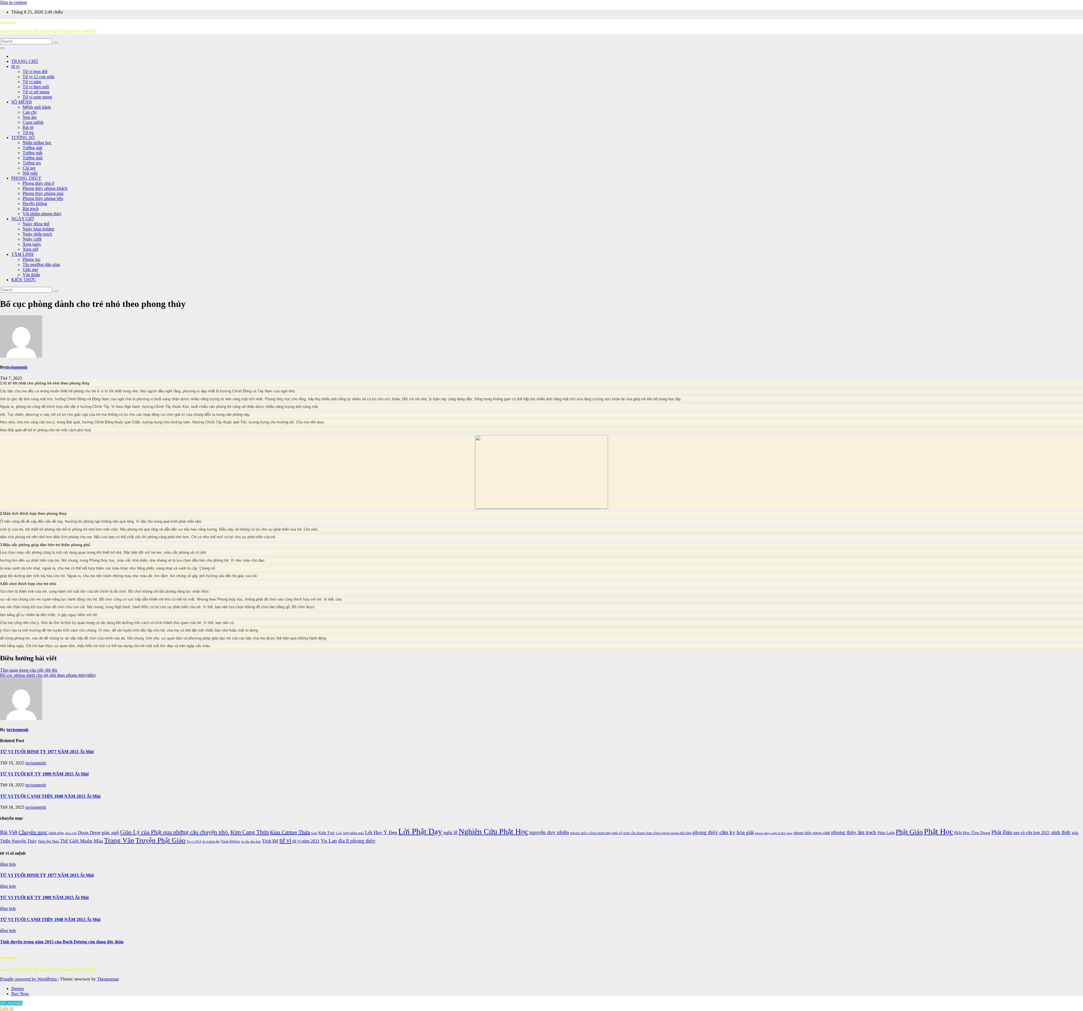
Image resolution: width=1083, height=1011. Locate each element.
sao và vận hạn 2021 (1031, 832)
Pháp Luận (886, 832)
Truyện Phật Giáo (160, 840)
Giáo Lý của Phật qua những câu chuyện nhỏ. (174, 832)
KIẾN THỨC (23, 279)
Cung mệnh (33, 122)
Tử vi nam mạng (37, 96)
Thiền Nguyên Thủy (18, 841)
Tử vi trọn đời (35, 71)
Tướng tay (32, 163)
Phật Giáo (909, 832)
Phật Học (938, 831)
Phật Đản (1001, 832)
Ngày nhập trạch (37, 234)
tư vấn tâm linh (251, 841)
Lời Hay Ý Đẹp (381, 832)
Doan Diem (89, 832)
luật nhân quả (353, 833)
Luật (339, 833)
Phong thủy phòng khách (45, 188)
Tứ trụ (28, 132)
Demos (17, 988)
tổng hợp (8, 864)
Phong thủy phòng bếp (43, 198)
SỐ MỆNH (21, 102)
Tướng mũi (33, 157)
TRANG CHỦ (24, 61)
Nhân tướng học (37, 142)
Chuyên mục (33, 832)
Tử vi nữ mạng (36, 91)
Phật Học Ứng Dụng (972, 832)
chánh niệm (56, 833)
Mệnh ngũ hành (37, 107)
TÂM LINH (22, 254)
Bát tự (28, 127)
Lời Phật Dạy (420, 831)
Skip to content (13, 2)
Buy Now (20, 993)
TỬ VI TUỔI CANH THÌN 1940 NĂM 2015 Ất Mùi (50, 796)
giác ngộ (110, 832)
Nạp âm (30, 117)
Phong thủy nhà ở (38, 183)
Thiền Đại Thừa (48, 841)
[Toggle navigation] (2, 48)
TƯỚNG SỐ (23, 137)
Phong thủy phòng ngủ (43, 193)
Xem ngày (32, 244)
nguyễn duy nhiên (549, 832)
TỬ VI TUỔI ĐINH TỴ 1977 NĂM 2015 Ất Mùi (47, 751)
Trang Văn (119, 840)
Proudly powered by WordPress (29, 979)
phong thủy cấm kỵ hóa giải (723, 832)
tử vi (15, 66)
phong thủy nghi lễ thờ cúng (774, 833)
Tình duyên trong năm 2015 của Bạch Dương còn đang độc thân (62, 941)
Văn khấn (31, 274)
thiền (1075, 833)
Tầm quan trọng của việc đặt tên (28, 670)
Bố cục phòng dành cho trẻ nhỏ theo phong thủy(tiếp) (48, 675)
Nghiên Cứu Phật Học (493, 831)
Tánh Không (230, 841)
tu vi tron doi (211, 841)
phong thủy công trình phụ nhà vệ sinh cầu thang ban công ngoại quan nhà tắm (631, 833)
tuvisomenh (16, 367)
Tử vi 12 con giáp (38, 76)
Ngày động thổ (36, 223)
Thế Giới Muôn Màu (81, 841)
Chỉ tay (29, 168)
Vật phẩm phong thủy (42, 213)
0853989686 (11, 1003)
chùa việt (71, 833)
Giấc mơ (30, 269)
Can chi (29, 112)
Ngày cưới (32, 239)
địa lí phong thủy (357, 841)
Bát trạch (31, 208)
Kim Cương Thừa (290, 832)
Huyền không (35, 203)
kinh (314, 833)
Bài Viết (8, 832)
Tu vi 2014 (194, 841)
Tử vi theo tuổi (36, 86)
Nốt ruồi (30, 173)
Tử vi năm (32, 81)
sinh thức (1061, 832)
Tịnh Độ (270, 841)
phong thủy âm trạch (853, 832)
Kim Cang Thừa (249, 832)
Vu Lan (329, 841)
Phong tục (32, 259)
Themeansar (107, 979)
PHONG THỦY (26, 178)
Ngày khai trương (38, 229)
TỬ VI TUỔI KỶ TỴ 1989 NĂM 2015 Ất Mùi (44, 774)
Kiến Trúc (326, 833)
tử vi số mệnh (8, 22)
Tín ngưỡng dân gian (41, 264)
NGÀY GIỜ (22, 218)
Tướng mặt (32, 147)
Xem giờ (30, 249)
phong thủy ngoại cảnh (812, 833)
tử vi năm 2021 (306, 841)
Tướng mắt (32, 152)
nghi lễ (450, 832)
